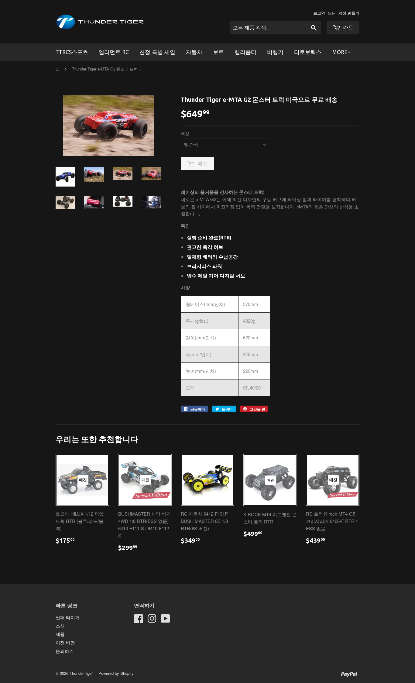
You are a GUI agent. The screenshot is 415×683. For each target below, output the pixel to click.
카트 (347, 27)
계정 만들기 (348, 13)
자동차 (194, 52)
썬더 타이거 (68, 617)
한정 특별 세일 (157, 52)
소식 (60, 626)
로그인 (319, 13)
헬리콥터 (245, 52)
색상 (185, 133)
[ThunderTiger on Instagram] (151, 620)
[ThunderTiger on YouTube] (165, 620)
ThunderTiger (81, 673)
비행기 (275, 52)
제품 (60, 634)
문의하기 (65, 651)
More (339, 52)
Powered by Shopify (116, 673)
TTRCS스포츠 (72, 52)
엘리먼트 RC (114, 52)
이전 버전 (65, 642)
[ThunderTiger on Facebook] (138, 620)
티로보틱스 (307, 52)
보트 (218, 52)
